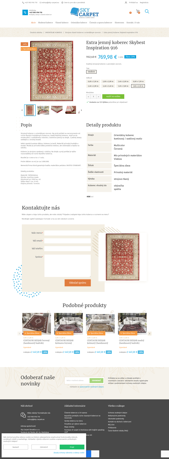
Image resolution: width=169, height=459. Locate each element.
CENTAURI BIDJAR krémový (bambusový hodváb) (97, 343)
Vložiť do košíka (113, 96)
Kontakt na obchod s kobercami (119, 422)
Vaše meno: (37, 233)
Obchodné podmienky (116, 419)
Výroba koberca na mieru (73, 421)
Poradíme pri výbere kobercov (75, 424)
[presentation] (19, 332)
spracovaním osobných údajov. (92, 387)
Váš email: (37, 240)
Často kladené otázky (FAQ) (118, 431)
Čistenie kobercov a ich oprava (75, 413)
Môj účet (111, 425)
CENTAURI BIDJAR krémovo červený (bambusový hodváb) (65, 343)
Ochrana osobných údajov (117, 413)
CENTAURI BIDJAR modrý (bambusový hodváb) (131, 341)
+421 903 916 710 (31, 2)
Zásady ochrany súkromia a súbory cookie (69, 453)
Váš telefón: (37, 248)
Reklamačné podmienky (117, 416)
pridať (79, 43)
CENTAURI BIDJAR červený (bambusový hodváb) (36, 341)
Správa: (38, 257)
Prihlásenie (112, 428)
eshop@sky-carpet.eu (50, 2)
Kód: (89, 196)
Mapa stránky (69, 427)
